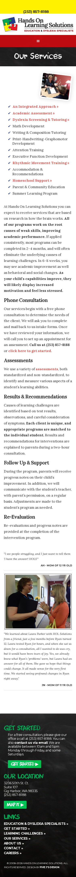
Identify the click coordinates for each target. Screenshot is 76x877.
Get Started (15, 829)
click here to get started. (30, 351)
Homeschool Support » (32, 180)
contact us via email (31, 743)
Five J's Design (49, 867)
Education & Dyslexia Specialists (35, 824)
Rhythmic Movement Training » (41, 163)
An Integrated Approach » (36, 106)
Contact (12, 848)
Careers (11, 853)
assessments (47, 369)
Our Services (16, 838)
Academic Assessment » (34, 113)
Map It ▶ (15, 805)
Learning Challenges (23, 833)
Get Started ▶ (24, 765)
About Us (12, 843)
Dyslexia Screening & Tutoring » (41, 119)
